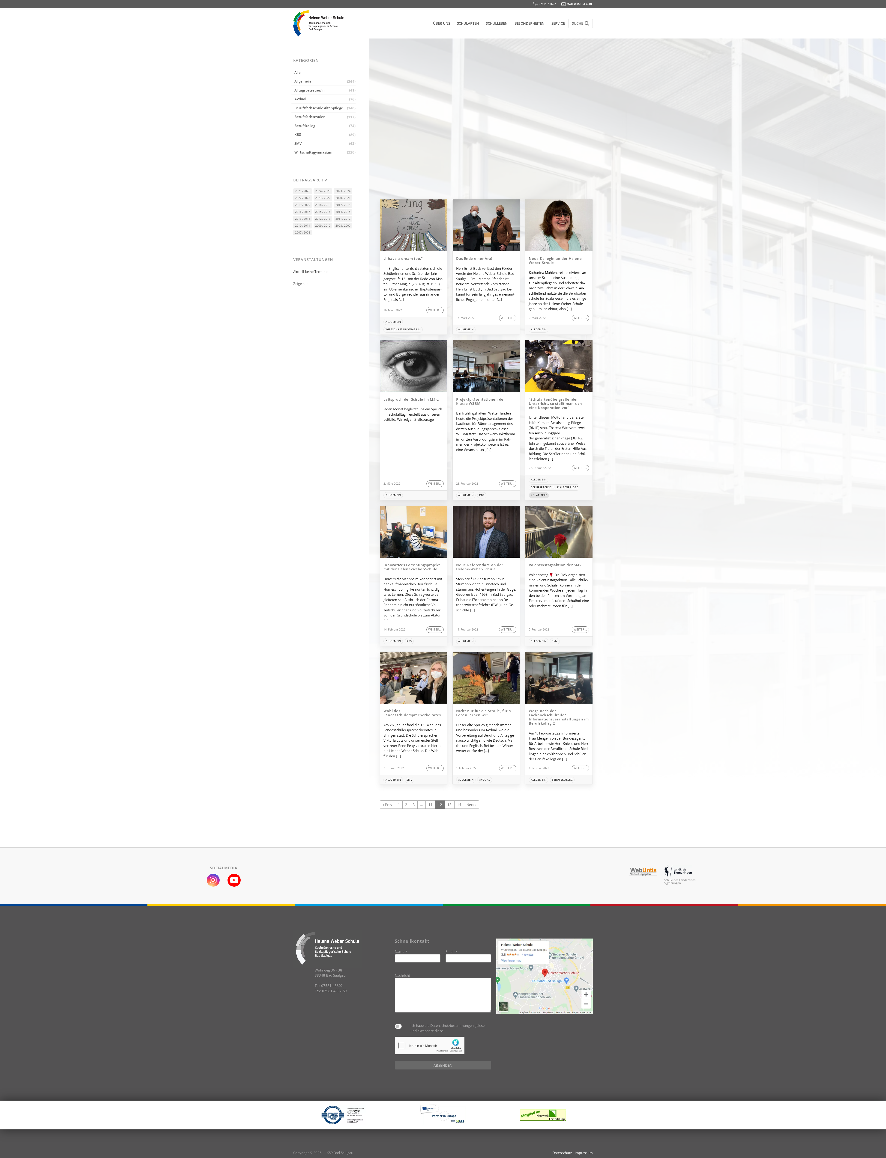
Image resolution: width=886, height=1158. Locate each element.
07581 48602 (547, 4)
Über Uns (441, 23)
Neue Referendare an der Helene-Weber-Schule (479, 567)
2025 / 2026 (302, 191)
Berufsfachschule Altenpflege (318, 108)
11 (430, 804)
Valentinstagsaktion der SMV (555, 565)
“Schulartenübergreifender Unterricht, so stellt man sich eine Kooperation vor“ (555, 403)
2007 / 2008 (302, 232)
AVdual (300, 99)
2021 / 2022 (322, 198)
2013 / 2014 (302, 219)
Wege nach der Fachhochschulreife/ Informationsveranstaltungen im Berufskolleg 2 (559, 717)
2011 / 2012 (343, 219)
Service (558, 23)
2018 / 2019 (322, 205)
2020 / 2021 (343, 198)
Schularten (468, 23)
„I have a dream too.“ (403, 258)
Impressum (584, 1152)
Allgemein (302, 81)
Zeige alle (300, 283)
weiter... (435, 310)
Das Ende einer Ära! (474, 258)
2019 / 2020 (302, 205)
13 (449, 804)
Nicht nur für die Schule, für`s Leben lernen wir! (483, 712)
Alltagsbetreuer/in (309, 90)
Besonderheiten (530, 23)
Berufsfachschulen (309, 116)
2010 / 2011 (302, 226)
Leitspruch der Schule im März (411, 399)
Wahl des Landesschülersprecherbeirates (412, 712)
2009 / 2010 (322, 226)
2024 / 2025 (322, 191)
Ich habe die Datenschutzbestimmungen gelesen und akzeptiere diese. (448, 1028)
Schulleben (497, 23)
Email (451, 951)
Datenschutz (562, 1152)
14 (459, 804)
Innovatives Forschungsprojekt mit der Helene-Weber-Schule (411, 567)
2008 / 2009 (343, 226)
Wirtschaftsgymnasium (313, 152)
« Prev (387, 804)
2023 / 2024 (343, 191)
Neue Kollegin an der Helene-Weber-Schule (556, 260)
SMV (298, 143)
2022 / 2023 (302, 198)
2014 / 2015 (343, 212)
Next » (471, 804)
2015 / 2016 (322, 212)
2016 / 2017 (302, 212)
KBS (297, 134)
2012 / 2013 (322, 219)
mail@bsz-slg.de (579, 4)
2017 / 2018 (343, 205)
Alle (297, 72)
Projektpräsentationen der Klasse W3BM (480, 401)
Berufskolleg (304, 125)
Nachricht (402, 975)
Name (401, 951)
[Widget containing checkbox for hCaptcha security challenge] (429, 1045)
